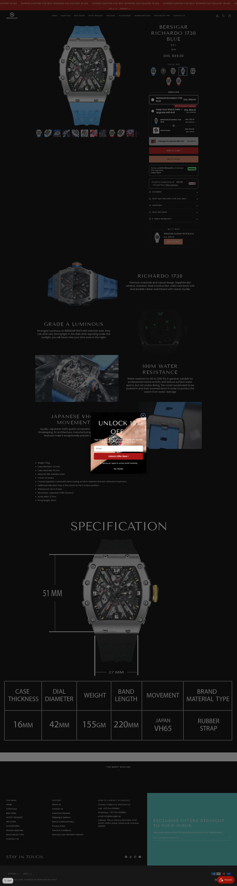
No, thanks (118, 469)
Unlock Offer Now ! (118, 456)
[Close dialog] (143, 415)
